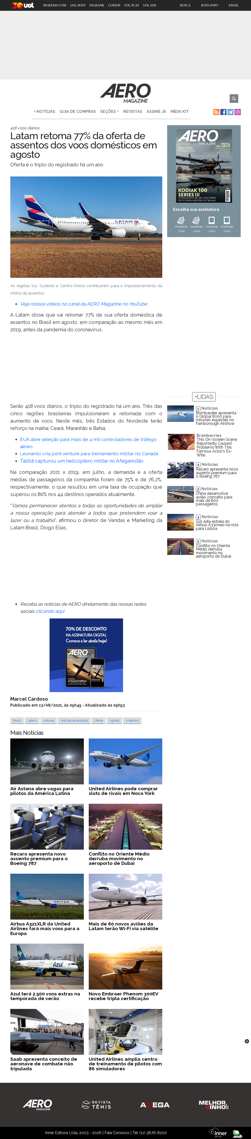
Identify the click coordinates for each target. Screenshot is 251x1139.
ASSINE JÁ (156, 111)
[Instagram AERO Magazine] (237, 111)
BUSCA (185, 5)
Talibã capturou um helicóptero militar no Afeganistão (81, 461)
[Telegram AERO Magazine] (230, 111)
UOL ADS (149, 5)
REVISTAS (132, 111)
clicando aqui (50, 611)
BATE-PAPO (209, 5)
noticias (48, 720)
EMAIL (234, 5)
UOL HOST (78, 5)
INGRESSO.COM (54, 5)
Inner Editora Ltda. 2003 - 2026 (73, 1132)
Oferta (98, 720)
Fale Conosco (116, 1132)
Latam (32, 720)
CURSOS (114, 5)
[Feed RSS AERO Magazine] (215, 111)
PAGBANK (96, 5)
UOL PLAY (131, 5)
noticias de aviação (74, 720)
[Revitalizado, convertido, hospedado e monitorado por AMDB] (237, 1133)
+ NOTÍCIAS (44, 111)
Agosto (114, 720)
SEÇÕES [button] (108, 111)
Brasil (17, 720)
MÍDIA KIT (180, 111)
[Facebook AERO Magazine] (222, 111)
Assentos (132, 720)
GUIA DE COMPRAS (78, 111)
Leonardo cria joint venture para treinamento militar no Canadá (89, 453)
